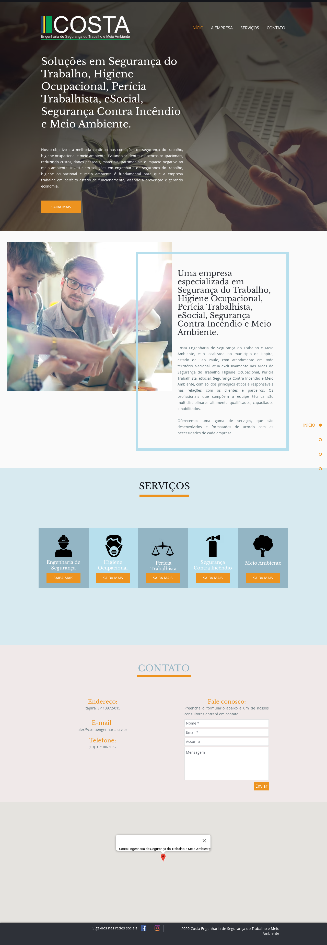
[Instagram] (157, 928)
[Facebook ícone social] (143, 928)
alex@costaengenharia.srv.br (102, 729)
